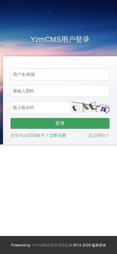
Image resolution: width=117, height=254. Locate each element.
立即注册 (57, 135)
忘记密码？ (99, 135)
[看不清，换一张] (91, 107)
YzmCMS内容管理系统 (50, 244)
